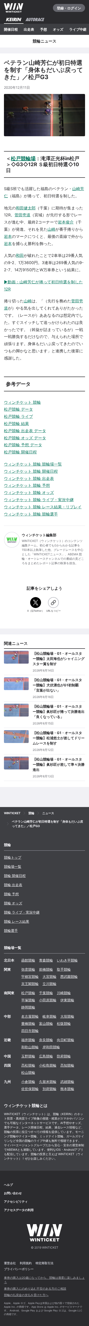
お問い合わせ (13, 1193)
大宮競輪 (49, 976)
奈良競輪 (46, 1040)
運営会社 (10, 1263)
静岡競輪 (28, 1007)
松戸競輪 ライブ (18, 416)
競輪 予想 (11, 894)
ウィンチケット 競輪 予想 (27, 485)
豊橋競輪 (28, 1023)
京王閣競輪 (30, 984)
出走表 (29, 29)
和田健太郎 (26, 207)
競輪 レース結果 (16, 921)
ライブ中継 (78, 29)
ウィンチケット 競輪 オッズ (29, 492)
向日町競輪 (65, 1040)
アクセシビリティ (16, 1201)
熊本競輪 (67, 1089)
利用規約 (26, 1263)
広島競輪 (46, 1056)
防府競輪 (64, 1056)
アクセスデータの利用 (19, 1210)
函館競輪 (28, 960)
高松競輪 (28, 1065)
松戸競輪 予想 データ (23, 444)
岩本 (8, 236)
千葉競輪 (46, 993)
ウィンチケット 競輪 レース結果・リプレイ (43, 506)
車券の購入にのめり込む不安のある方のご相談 (35, 1288)
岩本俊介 (66, 222)
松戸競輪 (28, 993)
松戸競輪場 (23, 158)
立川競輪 (49, 984)
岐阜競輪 (49, 1016)
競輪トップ (12, 857)
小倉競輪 (28, 1081)
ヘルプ (8, 1185)
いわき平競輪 (67, 960)
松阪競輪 (64, 1023)
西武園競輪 (69, 976)
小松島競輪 (47, 1065)
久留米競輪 (47, 1081)
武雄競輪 (67, 1081)
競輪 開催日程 (15, 876)
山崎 (51, 229)
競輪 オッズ (13, 903)
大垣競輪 (67, 1016)
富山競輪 (46, 1023)
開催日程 (11, 29)
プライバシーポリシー (19, 1269)
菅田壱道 (22, 214)
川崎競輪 (64, 993)
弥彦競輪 (28, 969)
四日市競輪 (30, 1031)
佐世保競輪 (30, 1089)
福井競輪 (28, 1040)
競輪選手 (11, 930)
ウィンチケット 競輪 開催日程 (31, 471)
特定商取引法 (44, 1263)
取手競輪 (64, 969)
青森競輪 (46, 960)
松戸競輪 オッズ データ (25, 437)
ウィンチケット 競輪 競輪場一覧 (33, 464)
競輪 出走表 (13, 885)
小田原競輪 (47, 1000)
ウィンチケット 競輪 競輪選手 (31, 514)
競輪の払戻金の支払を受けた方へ (26, 1295)
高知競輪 (67, 1065)
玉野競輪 (28, 1056)
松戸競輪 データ (18, 409)
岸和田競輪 (51, 1047)
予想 (43, 29)
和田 (20, 255)
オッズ (58, 29)
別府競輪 (49, 1089)
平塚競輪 (28, 1000)
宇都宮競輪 (30, 976)
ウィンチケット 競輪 (22, 402)
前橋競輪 (46, 969)
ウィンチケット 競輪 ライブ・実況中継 (39, 499)
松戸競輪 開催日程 (20, 451)
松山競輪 (28, 1072)
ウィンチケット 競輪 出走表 (29, 478)
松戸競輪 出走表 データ (25, 430)
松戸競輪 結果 (16, 423)
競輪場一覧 (12, 866)
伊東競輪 (67, 1000)
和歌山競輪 (30, 1047)
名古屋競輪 (30, 1016)
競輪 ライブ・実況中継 (22, 912)
